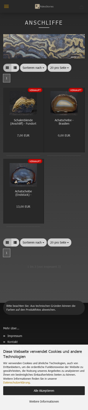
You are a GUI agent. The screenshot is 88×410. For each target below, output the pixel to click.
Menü (6, 6)
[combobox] (33, 68)
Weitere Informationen (44, 401)
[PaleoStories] (44, 6)
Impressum (14, 336)
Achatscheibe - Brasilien (64, 122)
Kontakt (12, 342)
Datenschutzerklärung (16, 382)
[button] (7, 68)
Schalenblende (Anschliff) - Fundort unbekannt (23, 122)
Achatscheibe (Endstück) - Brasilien (23, 193)
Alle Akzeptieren (44, 391)
